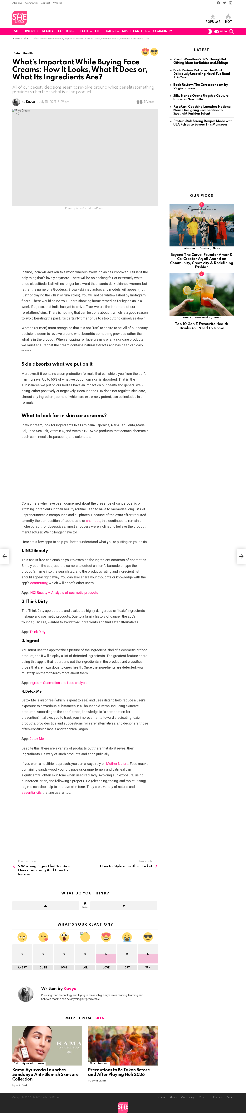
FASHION (65, 31)
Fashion (204, 248)
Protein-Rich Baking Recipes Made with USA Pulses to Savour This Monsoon (202, 123)
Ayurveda (28, 1063)
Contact (45, 3)
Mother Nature (117, 764)
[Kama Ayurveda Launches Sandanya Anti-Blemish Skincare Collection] (47, 1046)
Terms (230, 1097)
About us (17, 3)
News (40, 1063)
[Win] (154, 52)
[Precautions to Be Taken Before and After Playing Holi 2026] (123, 1046)
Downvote (123, 905)
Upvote (45, 905)
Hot (228, 22)
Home (161, 1097)
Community (31, 3)
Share (17, 114)
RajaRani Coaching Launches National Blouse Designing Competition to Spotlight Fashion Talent (202, 110)
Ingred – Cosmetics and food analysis (58, 683)
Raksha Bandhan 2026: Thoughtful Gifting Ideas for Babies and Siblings (200, 61)
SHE (17, 31)
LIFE (98, 31)
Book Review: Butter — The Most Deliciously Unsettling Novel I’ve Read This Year (201, 74)
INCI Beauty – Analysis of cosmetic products (63, 593)
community (38, 583)
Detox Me (36, 739)
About (173, 1097)
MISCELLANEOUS (134, 31)
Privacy (217, 1097)
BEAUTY (47, 31)
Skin (99, 1018)
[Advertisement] (85, 241)
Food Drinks (202, 317)
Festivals (103, 1063)
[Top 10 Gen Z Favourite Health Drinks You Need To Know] (202, 294)
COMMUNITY (162, 31)
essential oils (32, 792)
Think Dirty (37, 632)
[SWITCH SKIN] (210, 31)
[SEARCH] (231, 31)
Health (187, 317)
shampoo (93, 521)
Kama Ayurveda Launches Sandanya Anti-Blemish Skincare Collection (45, 1074)
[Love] (145, 52)
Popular (212, 22)
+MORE (111, 31)
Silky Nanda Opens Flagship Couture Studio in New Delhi (201, 97)
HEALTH (83, 31)
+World (57, 3)
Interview (189, 248)
